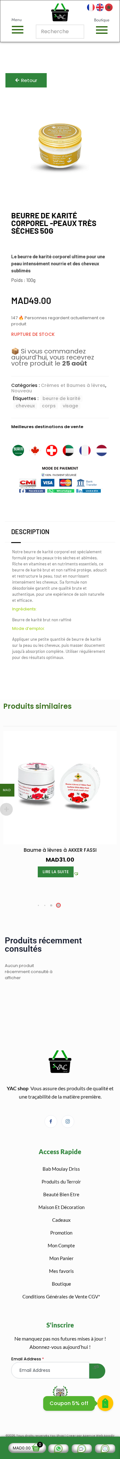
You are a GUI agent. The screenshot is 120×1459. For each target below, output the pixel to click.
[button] (32, 491)
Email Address (27, 1359)
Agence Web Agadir (99, 1436)
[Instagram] (67, 1121)
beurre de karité (61, 398)
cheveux (25, 406)
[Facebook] (50, 1121)
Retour (29, 80)
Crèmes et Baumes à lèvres (73, 385)
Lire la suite (56, 872)
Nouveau (21, 391)
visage (70, 406)
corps (49, 406)
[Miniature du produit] (96, 107)
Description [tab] (30, 531)
